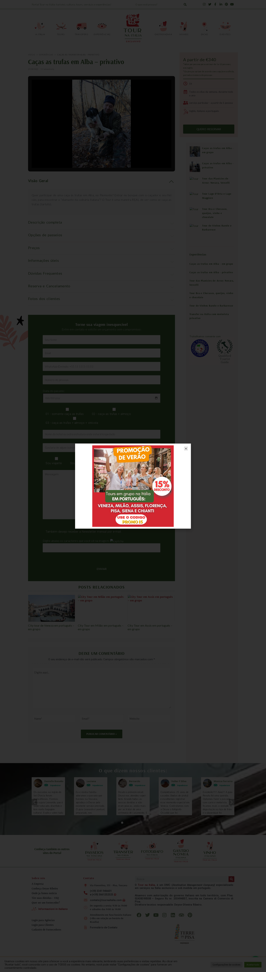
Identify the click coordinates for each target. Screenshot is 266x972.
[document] (133, 486)
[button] (186, 448)
